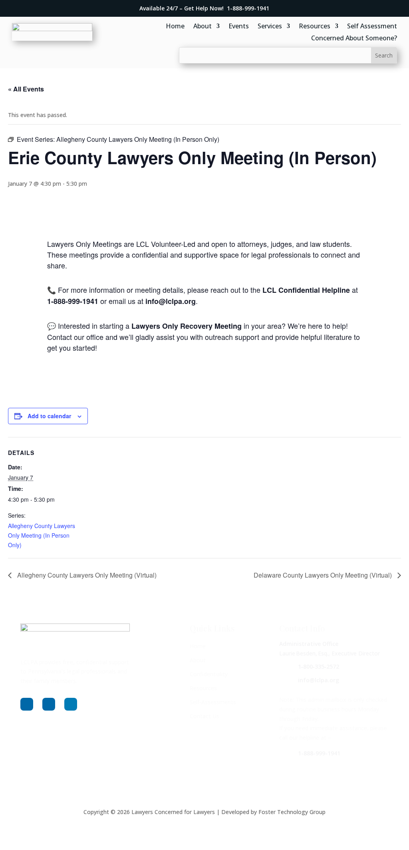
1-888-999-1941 (319, 753)
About (202, 26)
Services (270, 26)
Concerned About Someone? (354, 38)
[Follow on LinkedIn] (70, 704)
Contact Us (204, 716)
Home (175, 26)
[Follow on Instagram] (48, 704)
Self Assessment (372, 26)
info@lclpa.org (318, 680)
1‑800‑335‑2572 (318, 666)
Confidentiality (209, 674)
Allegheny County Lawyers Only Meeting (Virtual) (86, 575)
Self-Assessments (213, 702)
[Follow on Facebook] (26, 704)
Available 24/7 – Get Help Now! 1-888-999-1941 (204, 8)
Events (238, 26)
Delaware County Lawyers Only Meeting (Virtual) (323, 575)
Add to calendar (49, 416)
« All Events (26, 88)
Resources (314, 26)
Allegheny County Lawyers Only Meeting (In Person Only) (41, 535)
